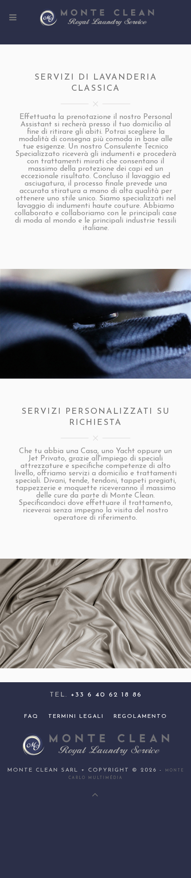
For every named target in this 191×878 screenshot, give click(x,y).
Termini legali (76, 716)
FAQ (31, 716)
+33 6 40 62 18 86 (106, 694)
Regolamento (140, 716)
